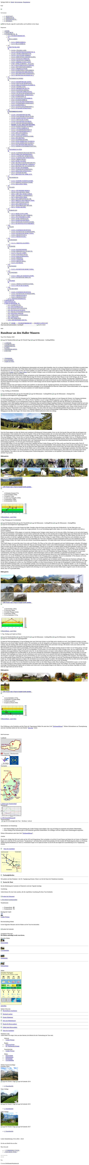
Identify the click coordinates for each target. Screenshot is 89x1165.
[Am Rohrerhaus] (68, 472)
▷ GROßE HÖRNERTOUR (21, 53)
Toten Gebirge (23, 372)
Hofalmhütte (8, 358)
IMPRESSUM (9, 18)
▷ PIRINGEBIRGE (18, 42)
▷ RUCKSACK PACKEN (16, 310)
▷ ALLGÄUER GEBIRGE (21, 55)
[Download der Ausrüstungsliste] (7, 896)
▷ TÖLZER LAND (19, 50)
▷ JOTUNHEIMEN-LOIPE (20, 217)
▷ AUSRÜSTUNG (14, 305)
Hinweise (30, 728)
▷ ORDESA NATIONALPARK (22, 182)
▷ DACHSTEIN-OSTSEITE (21, 121)
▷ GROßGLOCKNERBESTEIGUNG (24, 146)
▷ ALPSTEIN (17, 259)
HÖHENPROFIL (9, 346)
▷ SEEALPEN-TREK (19, 184)
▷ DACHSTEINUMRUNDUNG (22, 144)
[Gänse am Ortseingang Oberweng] (81, 677)
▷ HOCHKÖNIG (18, 138)
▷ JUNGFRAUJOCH (19, 254)
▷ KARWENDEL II (18, 96)
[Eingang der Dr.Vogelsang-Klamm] (7, 463)
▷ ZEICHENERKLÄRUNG (17, 320)
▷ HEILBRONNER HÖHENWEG (23, 73)
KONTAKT (8, 16)
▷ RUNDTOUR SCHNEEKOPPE (23, 231)
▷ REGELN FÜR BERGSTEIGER (19, 311)
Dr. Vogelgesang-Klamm (12, 1046)
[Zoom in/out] (6, 1155)
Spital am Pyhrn (9, 361)
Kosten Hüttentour (8, 1017)
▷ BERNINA (17, 258)
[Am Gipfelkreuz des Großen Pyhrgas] (79, 579)
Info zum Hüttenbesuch (9, 1020)
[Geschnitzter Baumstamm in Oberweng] (5, 686)
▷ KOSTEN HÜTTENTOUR (17, 308)
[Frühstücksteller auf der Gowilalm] (5, 677)
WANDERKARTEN (10, 349)
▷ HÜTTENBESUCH (15, 306)
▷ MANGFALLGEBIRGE (21, 60)
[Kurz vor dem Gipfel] (68, 579)
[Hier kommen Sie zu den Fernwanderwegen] (5, 764)
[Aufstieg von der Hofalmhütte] (7, 579)
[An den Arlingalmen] (55, 472)
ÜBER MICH (8, 32)
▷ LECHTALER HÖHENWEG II (23, 93)
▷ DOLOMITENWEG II (20, 204)
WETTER (7, 351)
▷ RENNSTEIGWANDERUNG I (22, 75)
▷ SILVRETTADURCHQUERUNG (23, 162)
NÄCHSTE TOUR (10, 1152)
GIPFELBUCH (9, 300)
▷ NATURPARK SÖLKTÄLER (22, 116)
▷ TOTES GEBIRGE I (19, 134)
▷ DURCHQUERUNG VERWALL (23, 164)
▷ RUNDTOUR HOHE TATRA (22, 233)
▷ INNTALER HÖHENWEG (21, 83)
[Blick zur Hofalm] (15, 481)
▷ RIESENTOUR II (19, 235)
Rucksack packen (7, 1014)
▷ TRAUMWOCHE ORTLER (21, 205)
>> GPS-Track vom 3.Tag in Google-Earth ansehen (16, 691)
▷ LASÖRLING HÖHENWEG (22, 156)
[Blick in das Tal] (68, 677)
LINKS (6, 347)
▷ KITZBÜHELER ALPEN (21, 81)
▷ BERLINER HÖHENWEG (21, 171)
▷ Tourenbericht (8, 1086)
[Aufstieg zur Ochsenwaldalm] (18, 472)
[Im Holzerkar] (7, 597)
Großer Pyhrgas (5, 917)
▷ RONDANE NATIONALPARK (22, 222)
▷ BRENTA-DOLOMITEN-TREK (23, 200)
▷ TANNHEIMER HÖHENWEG (22, 103)
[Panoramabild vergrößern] (26, 429)
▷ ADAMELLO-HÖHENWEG (22, 195)
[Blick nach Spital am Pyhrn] (15, 677)
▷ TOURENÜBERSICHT (16, 36)
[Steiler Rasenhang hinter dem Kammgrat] (48, 588)
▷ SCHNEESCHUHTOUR (21, 230)
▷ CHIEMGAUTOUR (19, 68)
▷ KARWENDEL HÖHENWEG (22, 95)
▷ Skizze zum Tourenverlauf (9, 803)
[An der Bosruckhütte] (7, 472)
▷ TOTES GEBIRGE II (20, 128)
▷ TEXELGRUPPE (18, 207)
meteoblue (3, 1006)
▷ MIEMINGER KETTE (20, 88)
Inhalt (12, 2)
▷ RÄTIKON (17, 263)
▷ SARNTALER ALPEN (20, 202)
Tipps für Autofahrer (9, 849)
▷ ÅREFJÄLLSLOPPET (20, 243)
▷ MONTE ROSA (18, 261)
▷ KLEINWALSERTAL (20, 90)
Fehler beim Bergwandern (10, 1027)
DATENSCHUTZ (10, 19)
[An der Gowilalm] (20, 597)
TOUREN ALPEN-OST (41, 323)
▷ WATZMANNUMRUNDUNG (22, 72)
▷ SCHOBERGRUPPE (19, 139)
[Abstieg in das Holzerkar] (56, 588)
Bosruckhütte (4, 942)
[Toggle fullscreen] (5, 1155)
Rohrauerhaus (4, 966)
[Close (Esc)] (1, 1155)
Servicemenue (18, 2)
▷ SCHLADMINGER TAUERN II (23, 141)
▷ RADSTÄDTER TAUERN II (22, 118)
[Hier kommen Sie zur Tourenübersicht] (11, 752)
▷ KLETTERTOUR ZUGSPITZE (22, 65)
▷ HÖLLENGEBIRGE (19, 133)
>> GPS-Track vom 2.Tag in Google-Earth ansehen (16, 602)
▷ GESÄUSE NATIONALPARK (22, 136)
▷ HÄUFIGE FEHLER (15, 313)
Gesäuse (11, 372)
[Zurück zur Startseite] (1, 9)
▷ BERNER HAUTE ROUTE (22, 251)
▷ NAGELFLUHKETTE (20, 58)
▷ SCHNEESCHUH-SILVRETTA (23, 152)
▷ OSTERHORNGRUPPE (21, 114)
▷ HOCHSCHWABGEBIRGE (22, 123)
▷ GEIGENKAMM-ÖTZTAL (21, 91)
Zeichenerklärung (58, 726)
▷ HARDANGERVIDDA (20, 220)
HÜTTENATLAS (10, 302)
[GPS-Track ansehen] (31, 487)
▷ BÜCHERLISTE (14, 318)
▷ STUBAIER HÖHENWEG (21, 108)
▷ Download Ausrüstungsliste (9, 899)
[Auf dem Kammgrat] (7, 588)
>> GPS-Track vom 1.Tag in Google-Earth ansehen (16, 487)
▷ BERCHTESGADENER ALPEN (23, 57)
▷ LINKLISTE (13, 316)
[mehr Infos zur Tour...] (9, 1080)
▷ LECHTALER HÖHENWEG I (22, 106)
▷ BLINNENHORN (19, 249)
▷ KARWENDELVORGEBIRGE (22, 70)
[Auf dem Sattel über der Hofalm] (5, 481)
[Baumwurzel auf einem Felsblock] (76, 463)
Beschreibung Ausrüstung (10, 1010)
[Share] (3, 1155)
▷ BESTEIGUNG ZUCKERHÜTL (23, 166)
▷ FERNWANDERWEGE (17, 298)
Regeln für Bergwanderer (10, 1024)
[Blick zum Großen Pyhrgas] (41, 677)
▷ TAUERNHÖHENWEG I (21, 131)
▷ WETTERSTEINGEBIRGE (21, 67)
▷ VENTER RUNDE (19, 172)
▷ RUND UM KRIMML (20, 167)
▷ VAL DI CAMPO (19, 253)
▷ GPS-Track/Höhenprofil (8, 818)
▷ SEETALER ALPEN (20, 119)
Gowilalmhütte (8, 360)
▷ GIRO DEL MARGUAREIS (21, 194)
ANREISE (7, 343)
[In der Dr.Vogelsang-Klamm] (18, 463)
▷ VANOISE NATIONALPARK (22, 181)
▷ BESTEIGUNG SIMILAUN (21, 174)
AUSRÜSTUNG (9, 344)
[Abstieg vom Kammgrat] (26, 588)
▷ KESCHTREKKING (20, 256)
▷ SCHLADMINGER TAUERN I (22, 143)
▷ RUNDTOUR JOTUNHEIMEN (22, 223)
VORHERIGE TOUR (12, 1150)
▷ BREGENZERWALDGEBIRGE (23, 85)
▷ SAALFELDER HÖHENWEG (22, 101)
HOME (7, 31)
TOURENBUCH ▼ (10, 34)
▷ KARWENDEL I (18, 105)
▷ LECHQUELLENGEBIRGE (22, 98)
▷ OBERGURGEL (18, 159)
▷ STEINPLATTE (18, 86)
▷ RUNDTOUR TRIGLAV (21, 277)
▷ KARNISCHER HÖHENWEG (22, 157)
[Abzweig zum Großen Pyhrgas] (20, 579)
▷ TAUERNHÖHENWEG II (21, 129)
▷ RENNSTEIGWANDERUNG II (23, 52)
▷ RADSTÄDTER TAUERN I (22, 126)
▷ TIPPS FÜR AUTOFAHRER (18, 315)
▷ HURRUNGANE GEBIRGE (22, 215)
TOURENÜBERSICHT (25, 323)
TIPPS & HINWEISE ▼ (12, 303)
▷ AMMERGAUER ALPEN (21, 62)
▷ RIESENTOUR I (18, 236)
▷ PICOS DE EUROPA (20, 285)
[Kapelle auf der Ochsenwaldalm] (41, 472)
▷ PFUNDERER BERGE (20, 190)
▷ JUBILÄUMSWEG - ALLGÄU (22, 63)
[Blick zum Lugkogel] (41, 579)
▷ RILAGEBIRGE (18, 44)
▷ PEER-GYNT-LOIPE (19, 213)
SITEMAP (8, 21)
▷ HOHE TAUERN (18, 161)
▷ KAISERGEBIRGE (19, 100)
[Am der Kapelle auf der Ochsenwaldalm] (28, 472)
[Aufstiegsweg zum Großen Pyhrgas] (31, 579)
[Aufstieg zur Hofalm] (81, 472)
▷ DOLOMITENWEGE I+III (21, 199)
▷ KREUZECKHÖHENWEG (22, 154)
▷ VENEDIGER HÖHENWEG (22, 169)
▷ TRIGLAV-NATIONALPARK (22, 276)
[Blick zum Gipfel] (37, 588)
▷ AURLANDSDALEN (20, 218)
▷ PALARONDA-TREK (20, 192)
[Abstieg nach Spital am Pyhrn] (55, 677)
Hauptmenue (26, 2)
